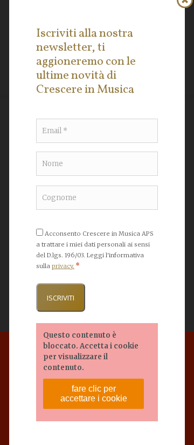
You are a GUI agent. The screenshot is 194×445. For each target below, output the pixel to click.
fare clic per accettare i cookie (93, 393)
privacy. (63, 266)
